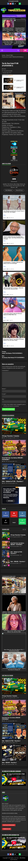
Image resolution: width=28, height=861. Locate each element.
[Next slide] (25, 529)
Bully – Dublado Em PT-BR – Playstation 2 (12, 481)
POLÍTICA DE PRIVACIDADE (8, 825)
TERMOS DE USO (6, 829)
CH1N (4, 69)
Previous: (12, 352)
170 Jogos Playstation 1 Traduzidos (10, 436)
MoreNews (22, 858)
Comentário (5, 370)
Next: (13, 356)
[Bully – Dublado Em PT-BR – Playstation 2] (14, 472)
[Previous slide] (23, 529)
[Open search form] (18, 50)
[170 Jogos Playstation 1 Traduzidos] (14, 426)
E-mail (4, 394)
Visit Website (8, 190)
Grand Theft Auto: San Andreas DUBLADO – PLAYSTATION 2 (13, 458)
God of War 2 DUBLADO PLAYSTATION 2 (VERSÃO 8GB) (6, 562)
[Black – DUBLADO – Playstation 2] (14, 753)
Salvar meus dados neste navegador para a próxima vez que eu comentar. (14, 405)
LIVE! (25, 50)
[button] (2, 50)
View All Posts (19, 190)
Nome (4, 389)
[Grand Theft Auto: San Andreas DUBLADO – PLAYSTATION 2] (14, 448)
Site (3, 399)
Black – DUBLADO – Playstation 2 (6, 553)
